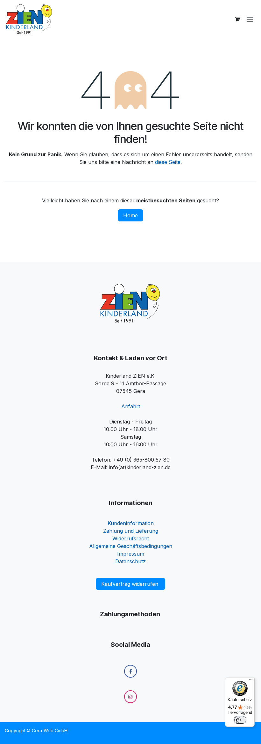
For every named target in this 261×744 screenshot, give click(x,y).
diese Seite (167, 162)
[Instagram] (130, 696)
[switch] (240, 720)
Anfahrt (130, 406)
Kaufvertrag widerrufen (130, 584)
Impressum (130, 554)
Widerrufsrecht (130, 538)
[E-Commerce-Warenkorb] (237, 19)
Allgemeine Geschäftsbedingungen (130, 546)
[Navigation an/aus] (249, 19)
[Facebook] (130, 671)
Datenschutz (130, 561)
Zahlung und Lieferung (130, 531)
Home (130, 215)
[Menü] (251, 681)
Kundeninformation (131, 523)
